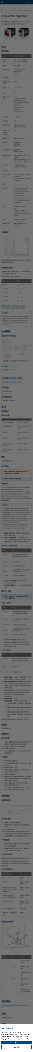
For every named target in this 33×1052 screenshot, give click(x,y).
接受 (16, 1042)
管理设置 (16, 1047)
